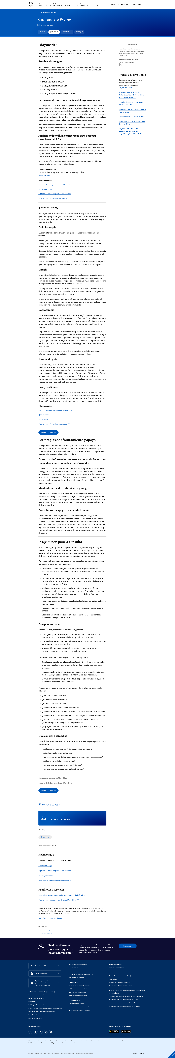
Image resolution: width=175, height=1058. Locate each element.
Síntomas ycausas (43, 32)
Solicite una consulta (48, 432)
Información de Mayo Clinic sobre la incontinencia (132, 110)
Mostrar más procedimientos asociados (53, 880)
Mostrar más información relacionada (52, 198)
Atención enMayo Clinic (79, 32)
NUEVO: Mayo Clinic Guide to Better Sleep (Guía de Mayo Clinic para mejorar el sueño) (131, 94)
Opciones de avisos (126, 65)
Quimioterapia (43, 415)
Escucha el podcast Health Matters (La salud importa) (132, 103)
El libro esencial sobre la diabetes (131, 117)
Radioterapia (43, 419)
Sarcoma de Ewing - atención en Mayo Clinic (55, 185)
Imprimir (46, 837)
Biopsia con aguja (45, 189)
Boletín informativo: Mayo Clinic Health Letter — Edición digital (62, 895)
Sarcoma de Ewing (54, 19)
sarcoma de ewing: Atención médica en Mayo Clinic (61, 173)
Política (121, 62)
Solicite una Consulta (46, 25)
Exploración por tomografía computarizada (54, 193)
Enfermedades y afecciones (48, 12)
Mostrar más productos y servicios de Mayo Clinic (57, 900)
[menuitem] (42, 32)
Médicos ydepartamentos (67, 32)
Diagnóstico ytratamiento (54, 32)
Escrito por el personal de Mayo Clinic (52, 778)
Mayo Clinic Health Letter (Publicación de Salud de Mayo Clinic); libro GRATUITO (130, 131)
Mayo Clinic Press (125, 87)
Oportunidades (129, 62)
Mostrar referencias (46, 845)
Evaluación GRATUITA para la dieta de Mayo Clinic (132, 122)
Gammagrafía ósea (45, 876)
